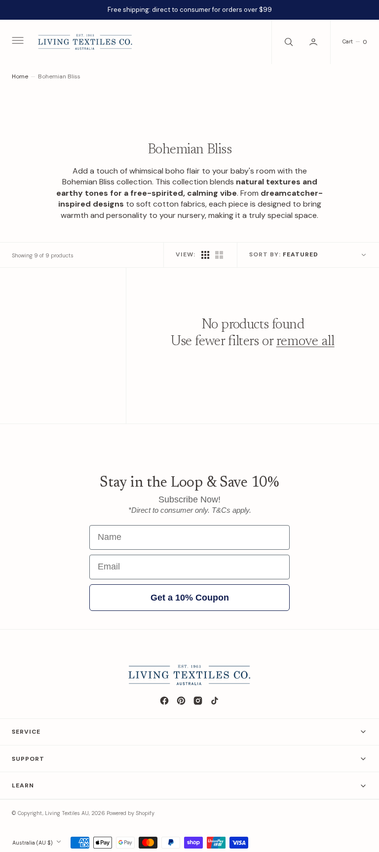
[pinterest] (181, 701)
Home (20, 76)
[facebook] (164, 701)
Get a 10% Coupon (190, 598)
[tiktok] (215, 701)
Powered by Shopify (130, 813)
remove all (305, 342)
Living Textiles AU (67, 813)
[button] (17, 42)
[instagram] (198, 701)
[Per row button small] (219, 255)
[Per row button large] (205, 255)
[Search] (287, 42)
